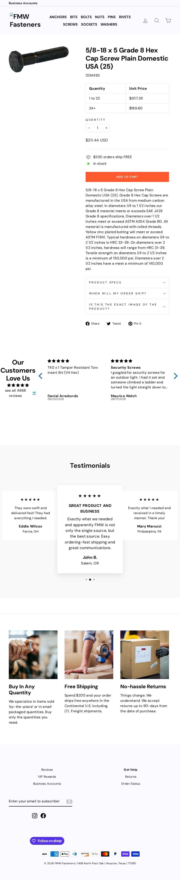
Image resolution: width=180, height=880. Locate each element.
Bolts (86, 17)
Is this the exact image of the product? (123, 307)
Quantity (96, 120)
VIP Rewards (47, 777)
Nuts (99, 17)
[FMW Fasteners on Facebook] (43, 815)
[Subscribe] (69, 801)
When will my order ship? (118, 293)
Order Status (130, 784)
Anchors (58, 17)
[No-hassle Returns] (144, 654)
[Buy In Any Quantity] (33, 654)
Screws (70, 24)
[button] (42, 376)
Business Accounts (23, 3)
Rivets (125, 17)
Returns (131, 777)
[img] (18, 385)
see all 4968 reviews (15, 393)
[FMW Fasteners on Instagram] (34, 815)
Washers (109, 24)
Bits (73, 17)
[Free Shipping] (89, 654)
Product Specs (105, 282)
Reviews (47, 770)
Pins (112, 17)
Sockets (89, 24)
